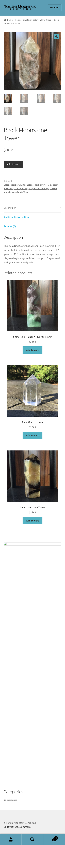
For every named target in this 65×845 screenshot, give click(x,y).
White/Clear (45, 19)
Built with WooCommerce (18, 826)
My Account (11, 839)
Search (32, 839)
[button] (56, 36)
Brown (18, 184)
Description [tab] (10, 207)
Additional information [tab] (16, 217)
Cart (50, 837)
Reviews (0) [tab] (10, 226)
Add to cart (13, 164)
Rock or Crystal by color (26, 19)
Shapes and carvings (39, 188)
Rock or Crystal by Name (15, 188)
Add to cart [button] (32, 349)
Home (10, 19)
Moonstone (27, 184)
